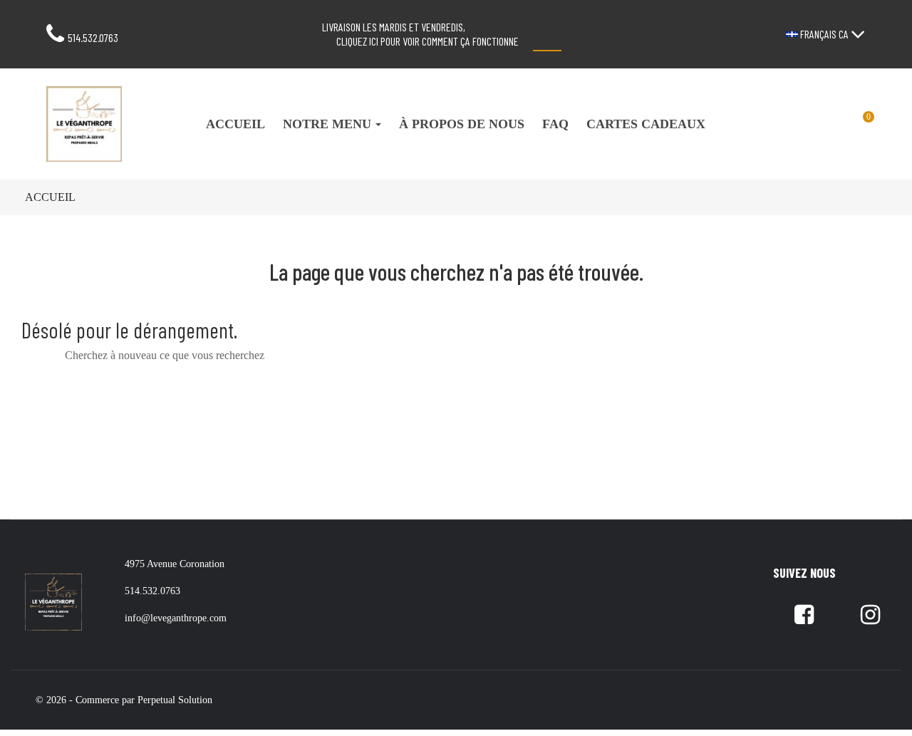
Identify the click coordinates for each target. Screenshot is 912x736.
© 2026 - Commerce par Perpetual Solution (124, 700)
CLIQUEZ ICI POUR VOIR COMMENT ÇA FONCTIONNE (427, 41)
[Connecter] (810, 124)
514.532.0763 (93, 37)
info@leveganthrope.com (176, 618)
